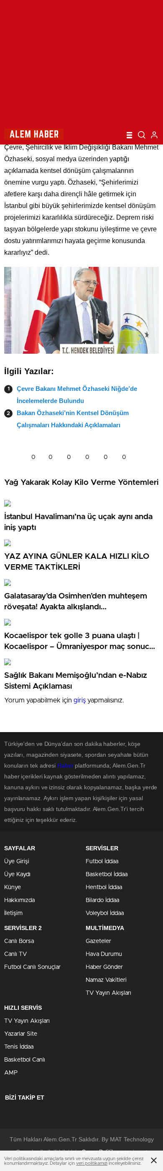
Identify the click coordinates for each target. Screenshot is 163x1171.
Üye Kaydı (17, 874)
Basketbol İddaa (106, 874)
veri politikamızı (91, 1163)
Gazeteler (98, 941)
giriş (80, 700)
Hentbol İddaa (104, 887)
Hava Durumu (104, 954)
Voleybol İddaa (105, 913)
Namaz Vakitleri (106, 980)
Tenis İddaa (18, 1047)
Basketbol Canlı (24, 1060)
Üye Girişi (16, 861)
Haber (65, 765)
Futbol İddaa (102, 861)
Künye (12, 887)
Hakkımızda (19, 900)
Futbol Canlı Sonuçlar (32, 967)
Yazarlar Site (20, 1034)
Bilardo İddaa (102, 900)
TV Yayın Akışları (108, 993)
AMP (11, 1073)
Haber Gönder (104, 967)
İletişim (13, 913)
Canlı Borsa (19, 941)
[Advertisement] (81, 62)
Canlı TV (15, 954)
